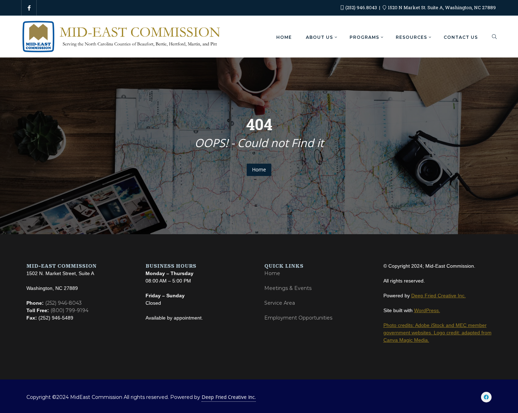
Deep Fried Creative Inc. (229, 397)
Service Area (279, 303)
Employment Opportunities (298, 318)
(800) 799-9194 (69, 310)
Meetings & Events (288, 288)
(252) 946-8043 (63, 303)
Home (259, 169)
